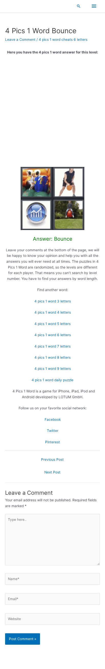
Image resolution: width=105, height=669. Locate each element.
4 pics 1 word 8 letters (52, 357)
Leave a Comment (20, 39)
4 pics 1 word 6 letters (52, 335)
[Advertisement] (52, 113)
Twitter (52, 431)
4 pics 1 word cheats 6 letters (63, 39)
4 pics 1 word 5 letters (52, 324)
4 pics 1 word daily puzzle (52, 380)
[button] (78, 6)
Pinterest (52, 442)
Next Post (52, 472)
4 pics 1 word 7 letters (52, 346)
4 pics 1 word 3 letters (52, 301)
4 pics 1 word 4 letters (52, 312)
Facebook (53, 419)
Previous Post (52, 459)
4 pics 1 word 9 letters (52, 369)
